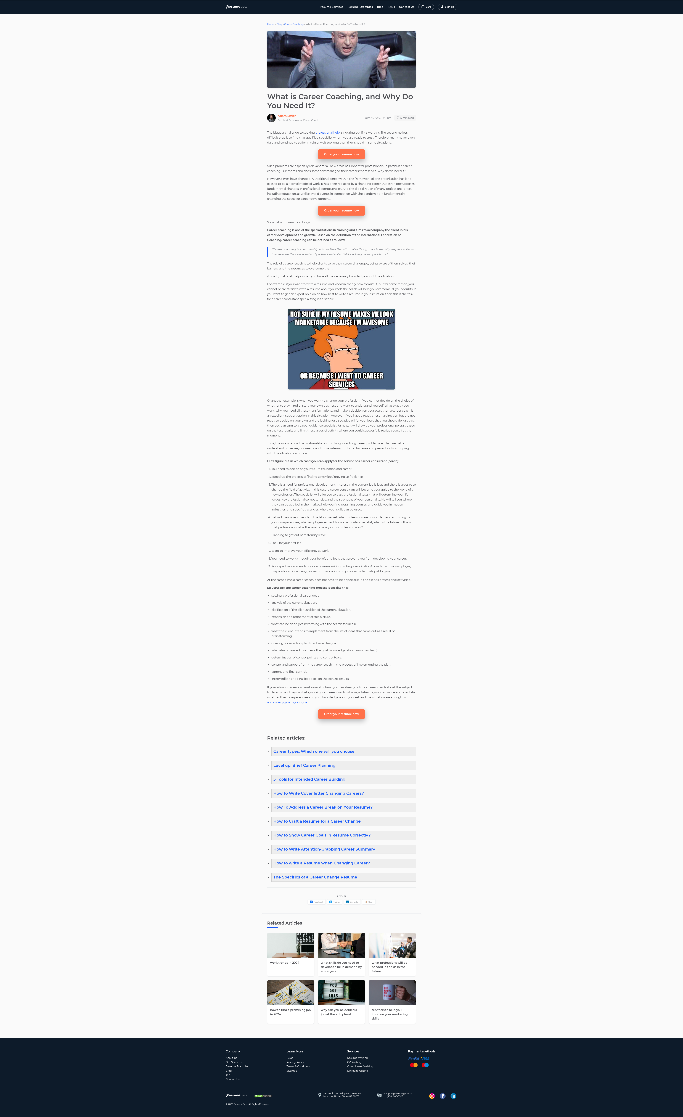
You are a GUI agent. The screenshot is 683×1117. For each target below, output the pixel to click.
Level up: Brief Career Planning (304, 765)
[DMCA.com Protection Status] (263, 1096)
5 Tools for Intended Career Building (309, 779)
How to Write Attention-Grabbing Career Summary (324, 849)
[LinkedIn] (453, 1096)
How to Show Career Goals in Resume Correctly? (322, 835)
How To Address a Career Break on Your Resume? (323, 807)
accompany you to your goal (287, 702)
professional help (328, 132)
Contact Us (406, 7)
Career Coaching (294, 24)
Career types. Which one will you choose (313, 751)
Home (270, 24)
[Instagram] (432, 1096)
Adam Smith (287, 116)
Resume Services (331, 7)
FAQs (391, 7)
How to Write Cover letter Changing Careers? (318, 793)
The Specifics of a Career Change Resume (315, 877)
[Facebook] (443, 1096)
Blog (380, 7)
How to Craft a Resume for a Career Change (317, 821)
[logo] (237, 1096)
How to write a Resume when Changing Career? (321, 863)
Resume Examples (360, 7)
